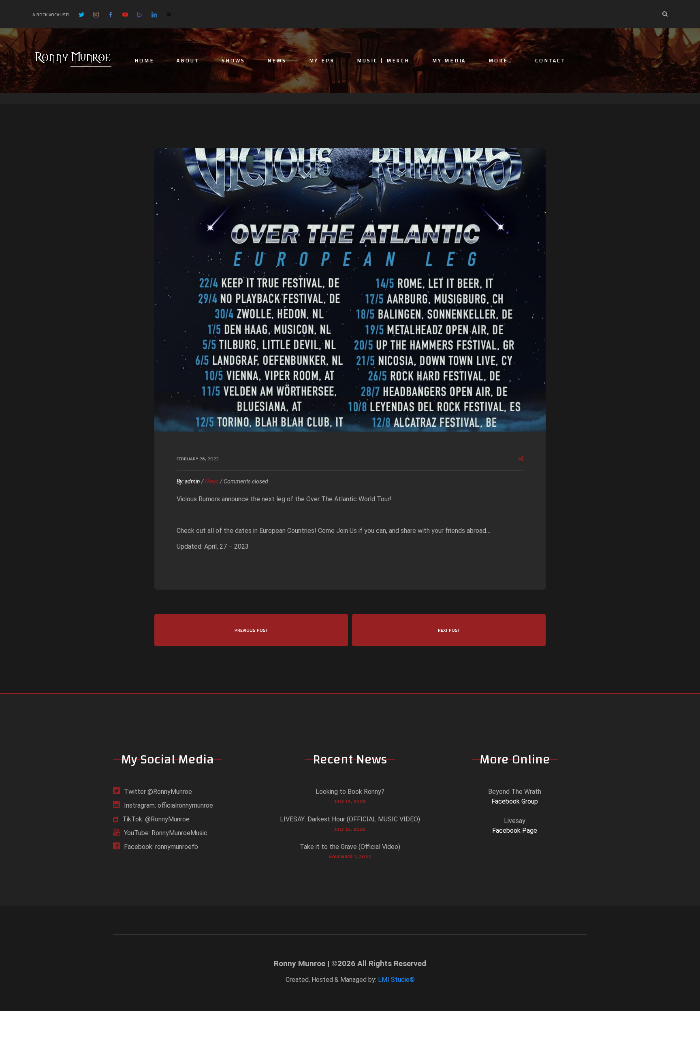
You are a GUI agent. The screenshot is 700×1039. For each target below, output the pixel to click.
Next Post (449, 630)
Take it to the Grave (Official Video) (350, 847)
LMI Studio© (396, 979)
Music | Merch (383, 61)
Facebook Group (514, 801)
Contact (550, 61)
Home (144, 61)
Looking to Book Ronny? (350, 791)
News (276, 61)
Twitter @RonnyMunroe (158, 791)
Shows (233, 61)
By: (188, 481)
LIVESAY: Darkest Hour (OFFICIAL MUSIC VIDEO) (350, 819)
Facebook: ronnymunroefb (161, 847)
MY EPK (322, 61)
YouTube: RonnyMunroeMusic (165, 833)
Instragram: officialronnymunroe (168, 805)
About (188, 61)
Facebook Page (514, 830)
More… (500, 61)
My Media (449, 61)
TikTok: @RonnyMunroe (156, 819)
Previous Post (251, 630)
